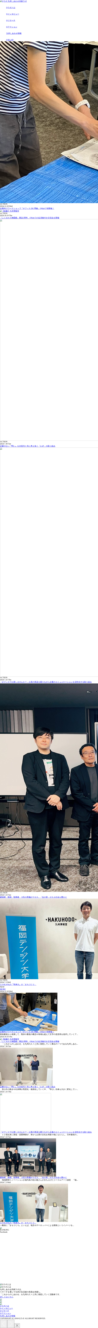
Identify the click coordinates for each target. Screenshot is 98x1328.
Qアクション (11, 27)
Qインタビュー (12, 14)
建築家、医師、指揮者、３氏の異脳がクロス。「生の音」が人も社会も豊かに (33, 897)
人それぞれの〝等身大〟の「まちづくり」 (18, 984)
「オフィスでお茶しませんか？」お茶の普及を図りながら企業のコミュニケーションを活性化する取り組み (46, 682)
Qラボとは (10, 8)
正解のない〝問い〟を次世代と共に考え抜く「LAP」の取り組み (27, 446)
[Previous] (3, 1324)
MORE (3, 989)
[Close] (17, 1325)
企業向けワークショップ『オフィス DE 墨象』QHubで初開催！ (27, 208)
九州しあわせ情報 (14, 33)
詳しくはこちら (6, 1297)
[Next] (10, 1324)
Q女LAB (10, 40)
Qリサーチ (10, 20)
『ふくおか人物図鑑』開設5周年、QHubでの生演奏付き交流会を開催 (29, 218)
